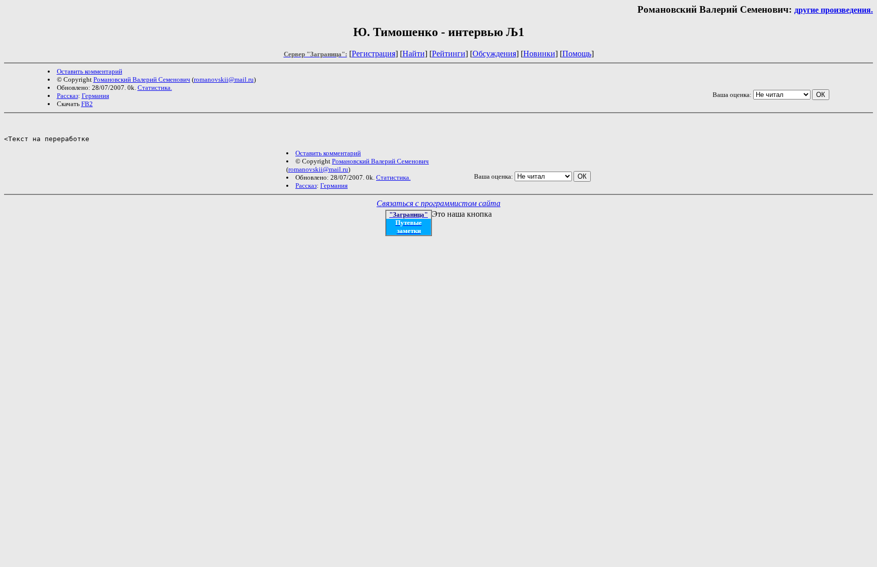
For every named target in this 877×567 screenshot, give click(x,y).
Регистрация (373, 53)
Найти (413, 53)
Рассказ (67, 95)
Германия (95, 95)
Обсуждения (494, 53)
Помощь (576, 53)
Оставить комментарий (89, 71)
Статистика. (155, 87)
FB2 (87, 104)
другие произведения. (833, 10)
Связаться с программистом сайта (438, 203)
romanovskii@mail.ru (224, 79)
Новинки (539, 53)
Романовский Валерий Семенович (141, 79)
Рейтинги (448, 53)
